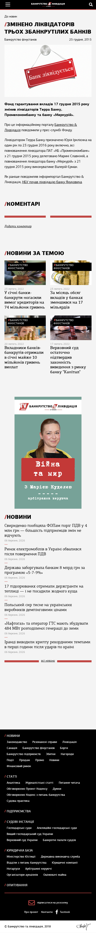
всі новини (48, 661)
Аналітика (13, 783)
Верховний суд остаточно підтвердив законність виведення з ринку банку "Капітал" (68, 359)
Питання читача (69, 783)
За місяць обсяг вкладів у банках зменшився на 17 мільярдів (66, 300)
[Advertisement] (37, 696)
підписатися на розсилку (52, 902)
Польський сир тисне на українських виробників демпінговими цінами (38, 607)
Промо (39, 760)
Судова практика (18, 801)
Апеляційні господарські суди (57, 828)
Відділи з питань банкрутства (26, 862)
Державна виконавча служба (60, 856)
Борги (64, 748)
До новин (10, 16)
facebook (65, 912)
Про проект (31, 912)
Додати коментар (17, 226)
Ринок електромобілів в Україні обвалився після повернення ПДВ (42, 551)
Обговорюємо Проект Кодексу (27, 789)
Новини (13, 736)
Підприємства (19, 811)
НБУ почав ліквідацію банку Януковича (52, 182)
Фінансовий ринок (19, 766)
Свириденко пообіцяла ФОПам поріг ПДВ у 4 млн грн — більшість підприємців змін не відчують (45, 530)
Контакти (47, 912)
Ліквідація (69, 742)
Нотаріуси (13, 869)
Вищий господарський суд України (30, 834)
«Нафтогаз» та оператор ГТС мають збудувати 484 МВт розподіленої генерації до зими (46, 626)
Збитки (50, 754)
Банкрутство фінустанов (18, 267)
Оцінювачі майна (54, 875)
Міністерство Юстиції (21, 856)
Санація (12, 748)
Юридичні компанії (65, 862)
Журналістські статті (39, 783)
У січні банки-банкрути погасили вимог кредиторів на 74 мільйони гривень (24, 300)
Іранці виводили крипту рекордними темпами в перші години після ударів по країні (47, 644)
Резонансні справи (44, 742)
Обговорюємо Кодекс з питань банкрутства (36, 795)
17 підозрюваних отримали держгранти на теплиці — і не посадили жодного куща (43, 589)
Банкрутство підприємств (24, 754)
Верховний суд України (22, 840)
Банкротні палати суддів (59, 840)
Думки (57, 789)
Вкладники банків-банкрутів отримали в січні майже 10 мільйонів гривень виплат (24, 357)
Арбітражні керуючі (38, 869)
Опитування (17, 885)
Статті (12, 777)
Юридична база (20, 850)
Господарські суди (19, 828)
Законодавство (17, 742)
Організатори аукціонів (22, 875)
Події (10, 760)
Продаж (24, 760)
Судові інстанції (20, 822)
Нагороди (67, 754)
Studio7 (84, 927)
